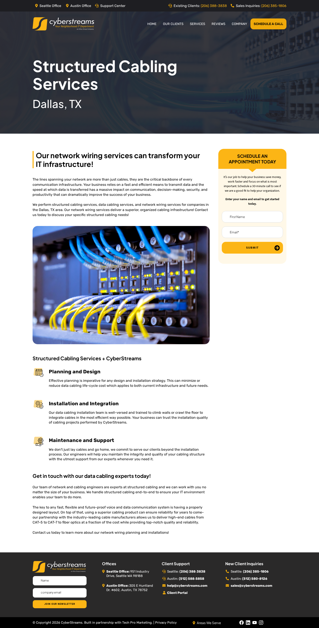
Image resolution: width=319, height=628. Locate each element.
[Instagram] (261, 622)
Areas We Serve (209, 623)
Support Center (112, 6)
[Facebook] (241, 622)
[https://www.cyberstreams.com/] (63, 24)
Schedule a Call (268, 24)
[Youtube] (254, 622)
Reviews (218, 24)
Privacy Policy (166, 623)
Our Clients (173, 24)
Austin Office (80, 6)
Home (151, 24)
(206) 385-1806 (273, 6)
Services (197, 24)
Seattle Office (50, 6)
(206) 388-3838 (214, 6)
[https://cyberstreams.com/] (59, 566)
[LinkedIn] (248, 622)
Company (239, 24)
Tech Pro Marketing (137, 623)
